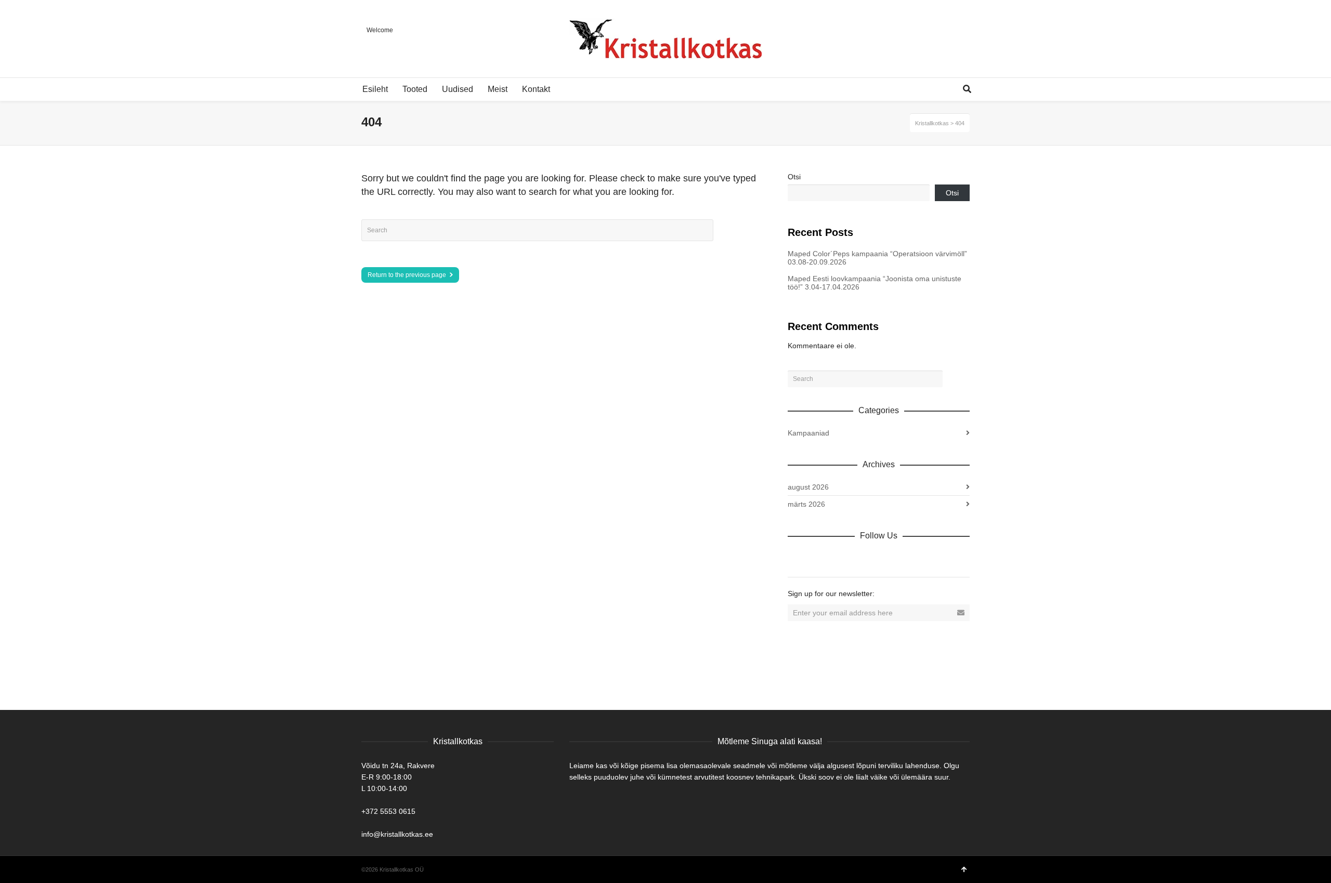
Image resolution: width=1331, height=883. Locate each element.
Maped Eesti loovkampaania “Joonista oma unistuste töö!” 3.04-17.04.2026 (874, 282)
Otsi (794, 177)
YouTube (887, 558)
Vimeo (864, 558)
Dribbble (796, 558)
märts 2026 (806, 504)
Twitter (841, 558)
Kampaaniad (808, 433)
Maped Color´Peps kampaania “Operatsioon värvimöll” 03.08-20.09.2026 (877, 257)
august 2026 (808, 487)
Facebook (819, 558)
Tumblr (910, 558)
